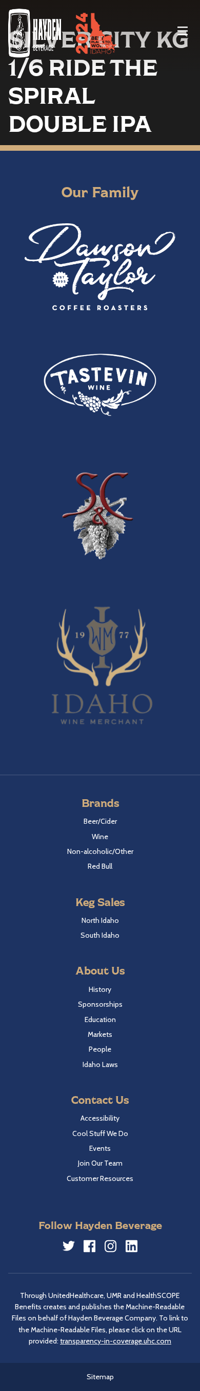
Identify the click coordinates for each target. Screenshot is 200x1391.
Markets (100, 1034)
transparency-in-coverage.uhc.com (115, 1341)
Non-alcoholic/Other (100, 851)
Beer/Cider (100, 821)
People (100, 1049)
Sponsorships (100, 1004)
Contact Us (100, 1099)
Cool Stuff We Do (100, 1133)
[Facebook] (90, 1248)
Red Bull (100, 866)
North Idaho (100, 920)
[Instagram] (111, 1248)
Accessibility (100, 1118)
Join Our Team (100, 1163)
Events (100, 1148)
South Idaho (100, 935)
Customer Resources (100, 1178)
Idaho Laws (100, 1064)
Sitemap (100, 1376)
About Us (100, 970)
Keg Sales (100, 901)
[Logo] (35, 33)
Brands (100, 802)
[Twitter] (69, 1247)
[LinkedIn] (132, 1248)
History (100, 989)
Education (100, 1019)
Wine (100, 836)
